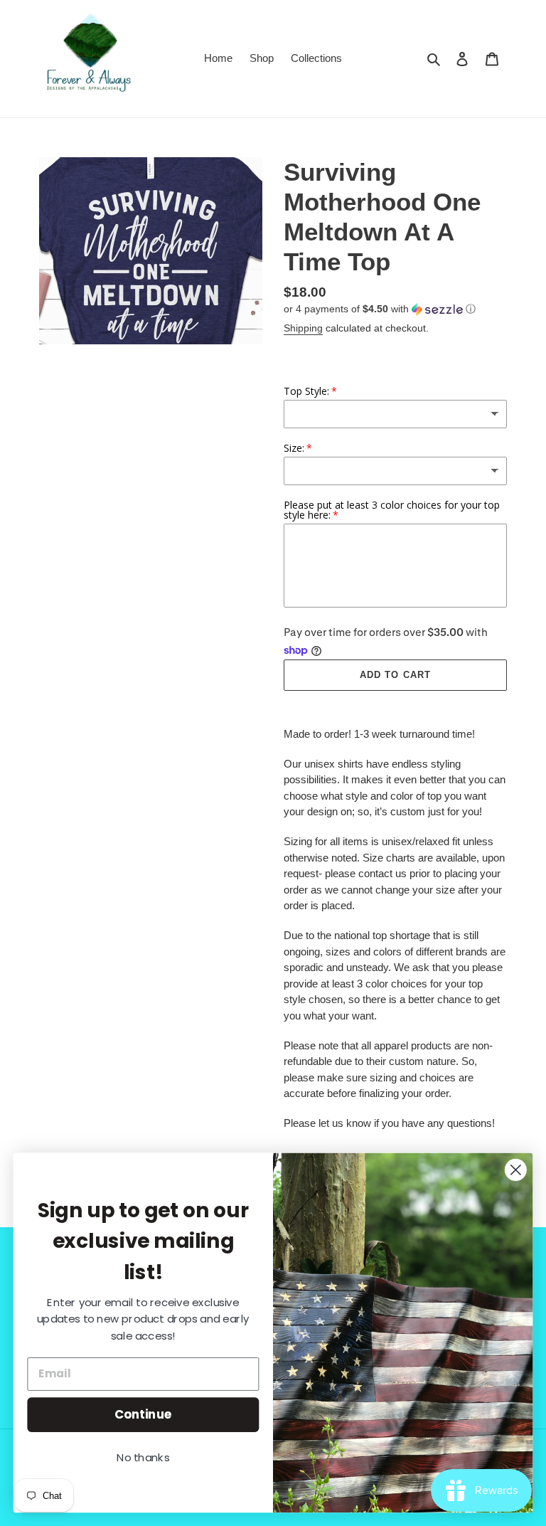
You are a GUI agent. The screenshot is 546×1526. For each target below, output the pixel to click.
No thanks (143, 1458)
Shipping (303, 328)
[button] (380, 309)
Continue (143, 1414)
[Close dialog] (516, 1170)
